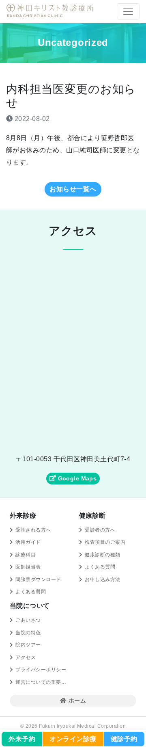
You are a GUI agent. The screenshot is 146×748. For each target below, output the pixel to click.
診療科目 (25, 555)
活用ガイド (28, 542)
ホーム (76, 700)
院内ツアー (28, 645)
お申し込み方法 (102, 579)
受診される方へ (33, 530)
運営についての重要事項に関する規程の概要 (66, 682)
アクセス (25, 657)
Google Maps (76, 478)
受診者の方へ (100, 530)
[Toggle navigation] (128, 11)
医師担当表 (28, 567)
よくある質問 (30, 592)
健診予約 (124, 738)
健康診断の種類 (102, 555)
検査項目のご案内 (105, 542)
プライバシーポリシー (40, 669)
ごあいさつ (28, 620)
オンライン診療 (72, 738)
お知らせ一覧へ (72, 189)
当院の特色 (28, 633)
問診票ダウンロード (38, 579)
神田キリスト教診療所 (51, 10)
